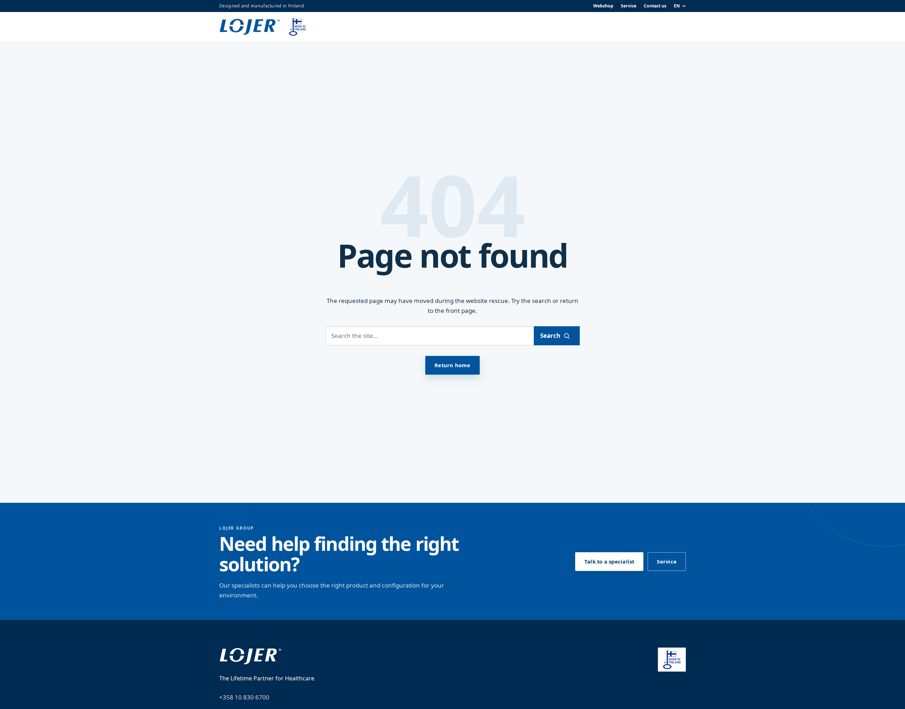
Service (628, 6)
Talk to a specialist (609, 561)
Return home (452, 365)
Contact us (655, 6)
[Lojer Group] (250, 27)
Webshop (603, 6)
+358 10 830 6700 (244, 697)
